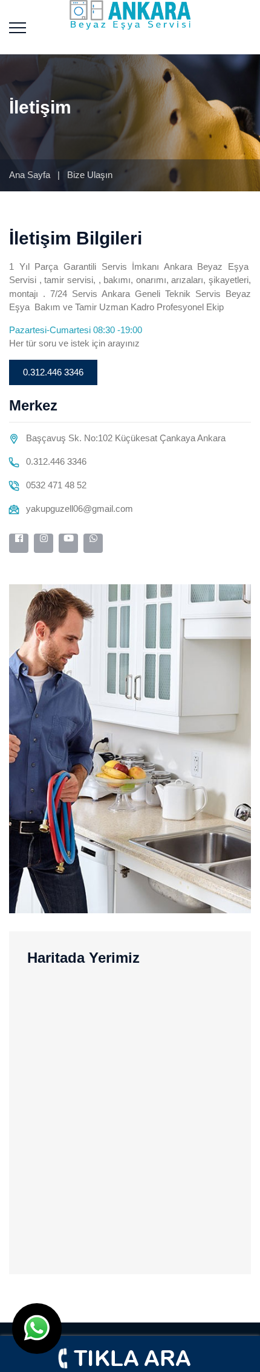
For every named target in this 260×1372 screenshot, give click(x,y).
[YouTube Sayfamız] (68, 543)
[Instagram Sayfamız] (43, 543)
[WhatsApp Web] (93, 543)
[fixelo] (130, 14)
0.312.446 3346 (53, 372)
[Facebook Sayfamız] (18, 543)
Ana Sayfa (29, 175)
